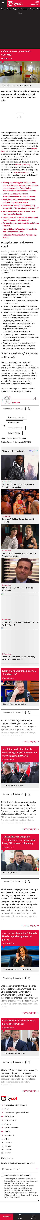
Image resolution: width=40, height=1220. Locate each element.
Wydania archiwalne (11, 1128)
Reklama (7, 1139)
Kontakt (7, 1131)
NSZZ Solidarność (35, 3)
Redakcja (8, 1124)
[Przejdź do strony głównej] (15, 3)
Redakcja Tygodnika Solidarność (16, 1105)
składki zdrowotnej (22, 164)
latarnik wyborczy (14, 422)
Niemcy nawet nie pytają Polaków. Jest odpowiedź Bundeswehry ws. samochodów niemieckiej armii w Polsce (21, 185)
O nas (6, 1109)
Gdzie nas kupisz (10, 1120)
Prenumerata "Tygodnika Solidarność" (18, 1113)
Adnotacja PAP (10, 1135)
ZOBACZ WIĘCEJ (14, 433)
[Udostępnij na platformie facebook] (25, 408)
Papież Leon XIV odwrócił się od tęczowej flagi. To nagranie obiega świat (20, 218)
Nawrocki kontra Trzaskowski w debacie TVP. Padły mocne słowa (20, 230)
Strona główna (6, 9)
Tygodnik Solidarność (20, 9)
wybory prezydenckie (15, 428)
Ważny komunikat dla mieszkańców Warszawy (19, 189)
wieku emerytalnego (21, 172)
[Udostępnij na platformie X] (29, 408)
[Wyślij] (37, 1168)
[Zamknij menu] (3, 3)
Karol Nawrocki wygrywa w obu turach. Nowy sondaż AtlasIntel (19, 212)
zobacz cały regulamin (12, 1197)
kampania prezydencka (16, 417)
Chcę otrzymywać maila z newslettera (18, 1175)
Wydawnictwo (9, 1116)
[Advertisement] (20, 29)
